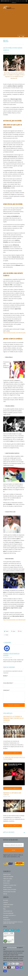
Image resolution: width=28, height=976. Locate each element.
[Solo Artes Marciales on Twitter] (4, 930)
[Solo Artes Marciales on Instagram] (16, 930)
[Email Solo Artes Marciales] (18, 930)
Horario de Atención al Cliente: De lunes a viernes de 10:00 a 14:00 (13, 922)
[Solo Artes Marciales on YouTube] (10, 930)
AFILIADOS (5, 917)
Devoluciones (6, 883)
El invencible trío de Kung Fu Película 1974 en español (14, 758)
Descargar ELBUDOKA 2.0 (9, 915)
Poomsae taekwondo (8, 913)
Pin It (20, 631)
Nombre (5, 675)
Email (7, 634)
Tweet (7, 631)
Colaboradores (6, 919)
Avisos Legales (6, 880)
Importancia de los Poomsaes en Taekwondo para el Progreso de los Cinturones (13, 718)
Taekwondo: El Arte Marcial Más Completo (12, 794)
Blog (5, 41)
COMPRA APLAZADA (8, 904)
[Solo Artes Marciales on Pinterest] (13, 930)
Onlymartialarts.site (7, 911)
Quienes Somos (7, 874)
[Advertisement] (14, 26)
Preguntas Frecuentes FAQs (9, 885)
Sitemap (5, 893)
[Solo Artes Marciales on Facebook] (7, 930)
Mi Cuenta (5, 900)
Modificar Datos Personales (9, 889)
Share (14, 631)
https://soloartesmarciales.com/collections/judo (14, 332)
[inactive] (8, 944)
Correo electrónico (8, 683)
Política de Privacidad (8, 876)
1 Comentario (6, 52)
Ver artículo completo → (12, 753)
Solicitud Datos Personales (9, 891)
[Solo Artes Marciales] (9, 8)
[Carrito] (23, 36)
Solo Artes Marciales (12, 947)
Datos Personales (7, 887)
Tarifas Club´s (6, 906)
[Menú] (19, 36)
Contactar (5, 902)
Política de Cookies (7, 878)
